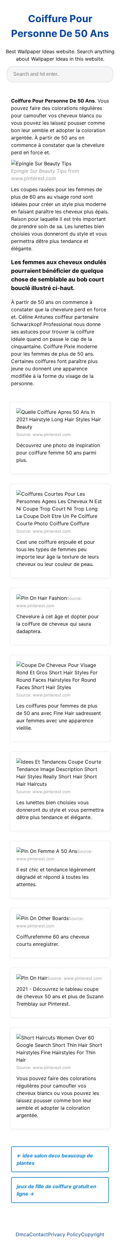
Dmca (22, 1234)
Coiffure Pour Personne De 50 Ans (60, 26)
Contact (38, 1234)
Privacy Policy (64, 1234)
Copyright (92, 1234)
